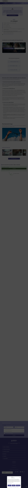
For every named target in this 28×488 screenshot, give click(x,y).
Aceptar (9, 485)
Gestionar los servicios (10, 483)
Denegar (14, 485)
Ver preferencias (18, 485)
